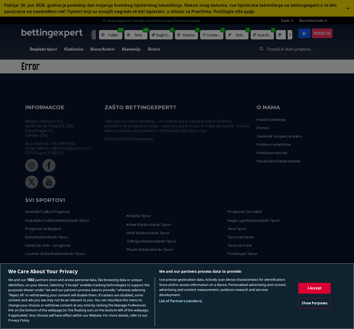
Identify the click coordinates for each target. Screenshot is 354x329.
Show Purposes (314, 303)
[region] (177, 296)
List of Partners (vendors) (180, 301)
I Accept (315, 288)
